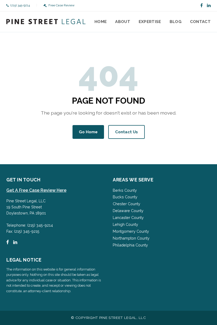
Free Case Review (61, 5)
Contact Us (126, 132)
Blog (176, 21)
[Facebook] (201, 5)
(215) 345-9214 (20, 5)
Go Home (88, 132)
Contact (200, 21)
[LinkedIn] (209, 5)
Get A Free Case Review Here (36, 190)
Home (100, 21)
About (122, 21)
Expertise (150, 21)
